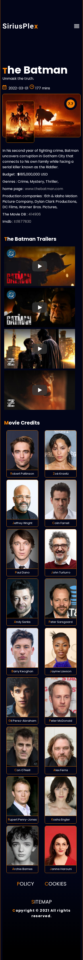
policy (25, 883)
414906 (34, 214)
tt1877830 (22, 221)
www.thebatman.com (44, 188)
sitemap (41, 901)
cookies (55, 883)
